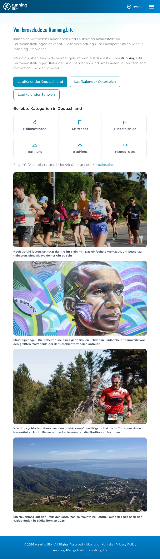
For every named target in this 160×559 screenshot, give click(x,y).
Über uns (92, 544)
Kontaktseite (102, 165)
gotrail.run (80, 550)
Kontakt (107, 544)
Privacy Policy (126, 544)
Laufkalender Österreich (95, 82)
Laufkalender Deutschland (40, 82)
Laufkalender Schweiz (36, 95)
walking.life (99, 550)
